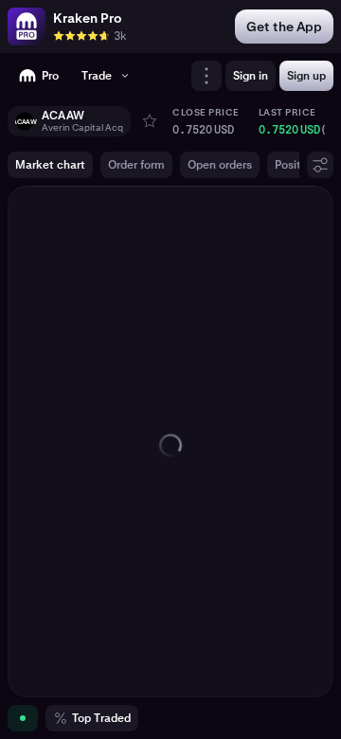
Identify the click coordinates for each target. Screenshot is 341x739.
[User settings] (206, 76)
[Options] (320, 165)
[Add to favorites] (149, 121)
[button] (69, 121)
